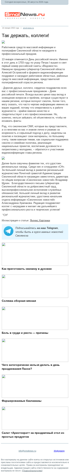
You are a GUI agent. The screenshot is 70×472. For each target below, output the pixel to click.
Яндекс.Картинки (40, 220)
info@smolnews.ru (27, 451)
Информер (59, 451)
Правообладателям (32, 470)
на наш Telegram (47, 228)
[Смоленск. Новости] (25, 18)
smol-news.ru (28, 28)
